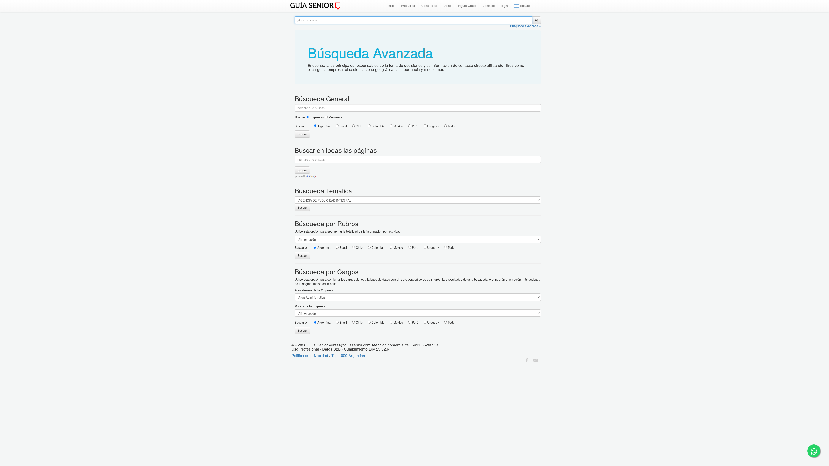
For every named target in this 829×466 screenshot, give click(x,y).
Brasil (343, 126)
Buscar (300, 117)
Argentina (323, 126)
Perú (414, 126)
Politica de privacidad (309, 355)
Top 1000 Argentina (348, 355)
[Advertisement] (78, 374)
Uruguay (432, 126)
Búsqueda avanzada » (525, 26)
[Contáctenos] (535, 359)
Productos (408, 5)
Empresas (316, 117)
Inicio (391, 5)
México (397, 126)
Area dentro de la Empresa (314, 290)
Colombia (377, 126)
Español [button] (525, 5)
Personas (335, 117)
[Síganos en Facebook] (527, 359)
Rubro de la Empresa (310, 306)
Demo (447, 5)
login (504, 5)
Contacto (489, 5)
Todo (451, 126)
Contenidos (429, 5)
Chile (359, 126)
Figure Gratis (467, 5)
